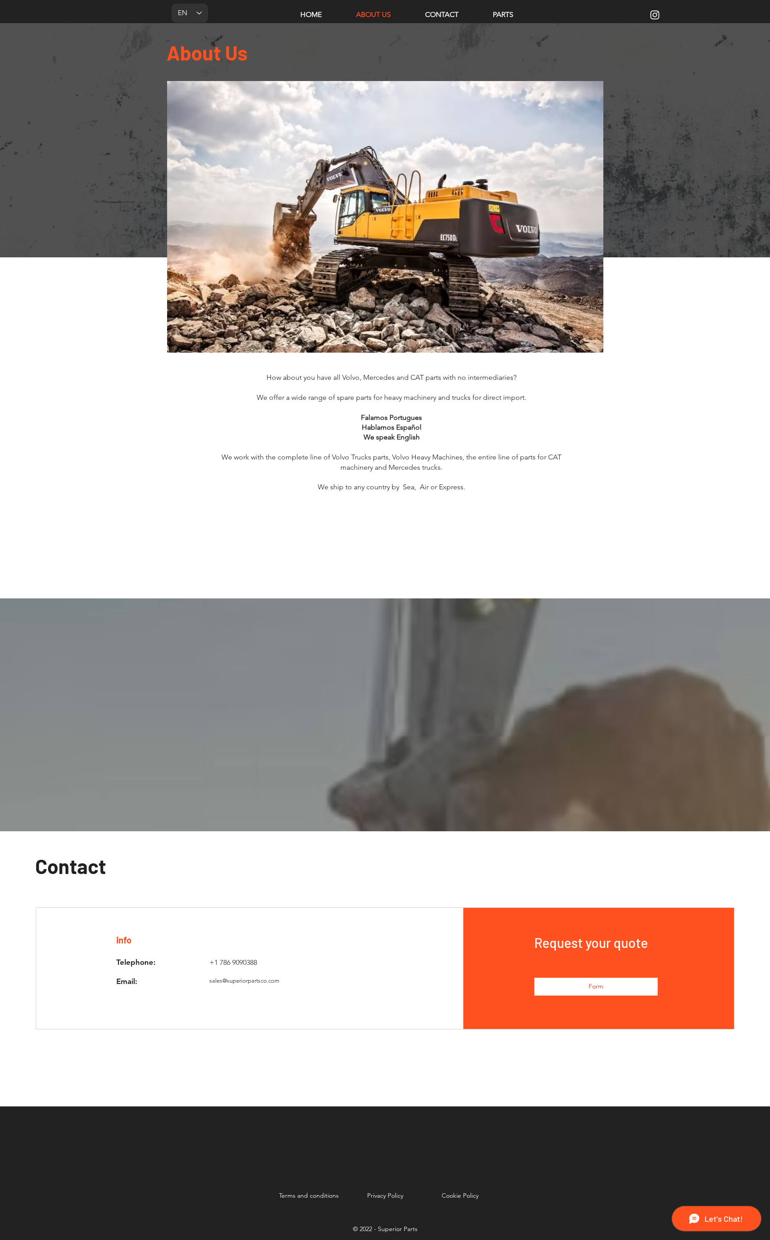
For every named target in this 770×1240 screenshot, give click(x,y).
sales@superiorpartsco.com (244, 980)
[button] (596, 987)
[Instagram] (655, 15)
